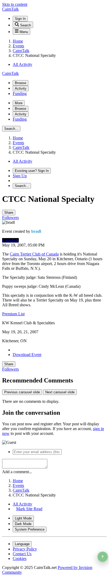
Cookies (19, 558)
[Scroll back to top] (102, 556)
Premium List (13, 314)
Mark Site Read (29, 509)
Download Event (27, 354)
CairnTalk (10, 240)
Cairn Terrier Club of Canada (34, 254)
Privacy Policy (25, 549)
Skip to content (14, 4)
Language (22, 544)
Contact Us (22, 553)
